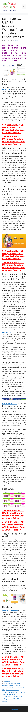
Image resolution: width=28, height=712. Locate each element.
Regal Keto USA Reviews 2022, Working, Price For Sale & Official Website (12, 699)
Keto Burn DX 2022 (17, 683)
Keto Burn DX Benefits (8, 685)
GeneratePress (14, 709)
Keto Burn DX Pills (10, 688)
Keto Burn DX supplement (10, 610)
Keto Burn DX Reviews (12, 690)
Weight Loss (7, 681)
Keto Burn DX (6, 89)
